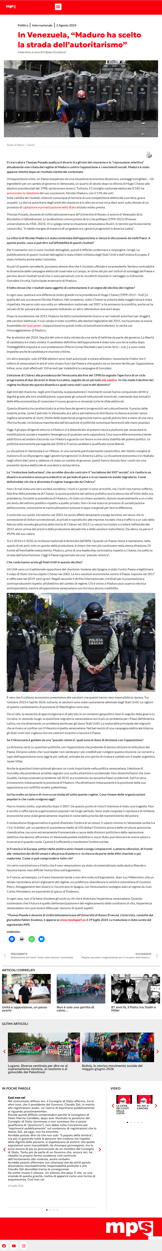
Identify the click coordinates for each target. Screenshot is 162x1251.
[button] (58, 7)
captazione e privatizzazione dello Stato (49, 207)
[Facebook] (4, 1246)
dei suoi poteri (31, 325)
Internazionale (42, 25)
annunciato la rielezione (23, 193)
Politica (23, 25)
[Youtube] (14, 1246)
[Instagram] (24, 1246)
